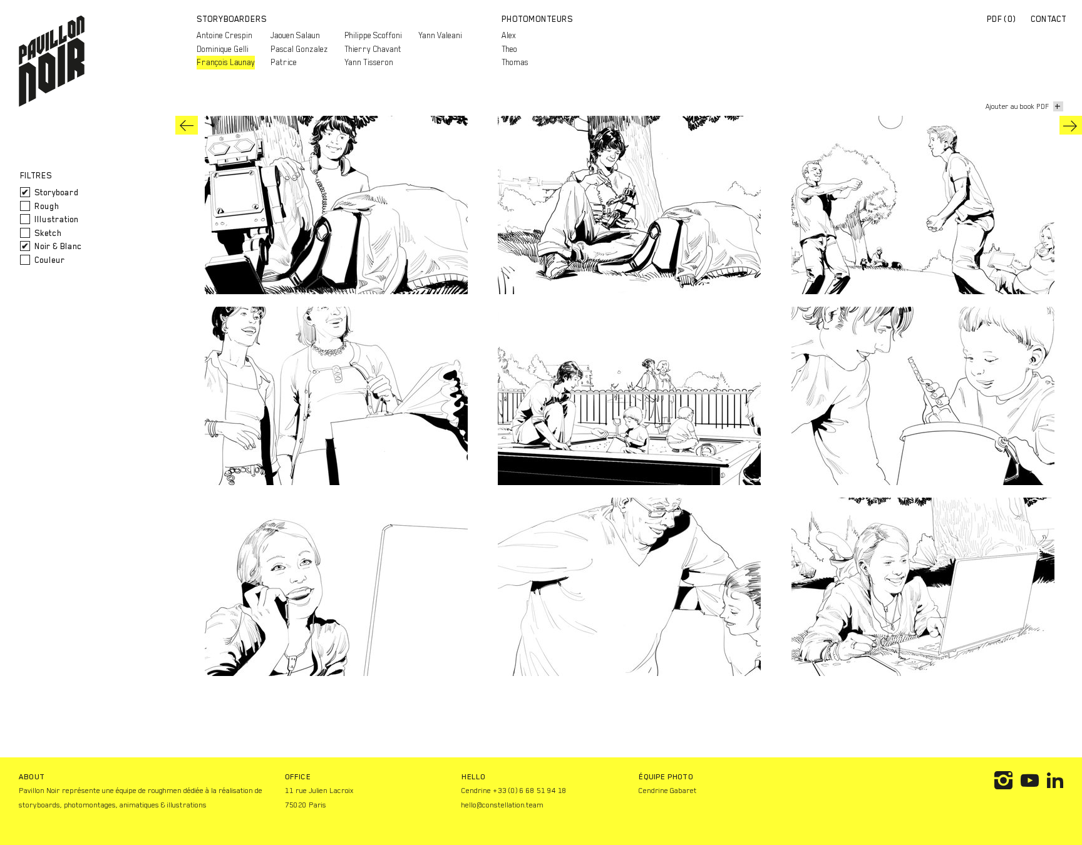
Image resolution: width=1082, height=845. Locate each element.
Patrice (283, 62)
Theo (509, 49)
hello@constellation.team (502, 805)
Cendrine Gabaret (668, 790)
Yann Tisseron (368, 62)
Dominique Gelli (223, 49)
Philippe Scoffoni (373, 35)
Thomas (515, 62)
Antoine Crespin (224, 35)
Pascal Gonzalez (299, 49)
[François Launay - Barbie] (1070, 125)
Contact (1048, 19)
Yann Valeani (440, 35)
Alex (509, 35)
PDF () (1001, 19)
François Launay (226, 62)
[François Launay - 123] (186, 125)
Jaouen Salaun (295, 35)
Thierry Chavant (372, 49)
